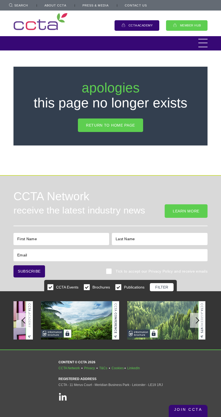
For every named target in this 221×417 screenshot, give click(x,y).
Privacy (89, 368)
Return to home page (110, 125)
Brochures (101, 287)
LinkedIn (133, 368)
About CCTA (55, 5)
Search (21, 5)
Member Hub (190, 25)
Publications (134, 287)
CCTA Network (69, 368)
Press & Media (95, 5)
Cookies (118, 368)
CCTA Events (67, 287)
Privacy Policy (161, 271)
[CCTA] (40, 21)
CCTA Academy (141, 25)
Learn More (186, 211)
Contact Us (136, 5)
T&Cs (103, 368)
